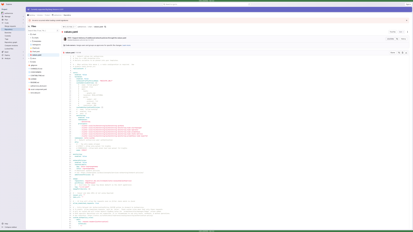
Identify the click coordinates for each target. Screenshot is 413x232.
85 (70, 228)
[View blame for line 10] (63, 75)
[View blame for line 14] (63, 83)
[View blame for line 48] (63, 152)
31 (70, 117)
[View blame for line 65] (63, 187)
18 (70, 91)
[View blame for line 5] (63, 64)
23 (70, 101)
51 (70, 158)
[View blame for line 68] (63, 193)
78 (70, 213)
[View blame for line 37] (63, 130)
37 (70, 130)
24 (70, 103)
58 (70, 173)
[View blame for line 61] (63, 179)
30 (70, 115)
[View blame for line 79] (63, 215)
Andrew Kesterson (73, 40)
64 (70, 185)
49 (70, 154)
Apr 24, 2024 (90, 40)
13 (70, 81)
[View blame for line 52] (63, 160)
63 (70, 183)
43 (70, 142)
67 (70, 191)
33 (70, 122)
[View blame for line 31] (63, 118)
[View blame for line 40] (63, 136)
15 (70, 85)
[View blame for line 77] (63, 211)
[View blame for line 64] (63, 185)
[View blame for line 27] (63, 109)
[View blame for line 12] (63, 79)
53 (70, 162)
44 (70, 144)
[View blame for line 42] (63, 140)
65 (70, 187)
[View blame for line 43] (63, 142)
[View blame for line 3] (63, 60)
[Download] (406, 52)
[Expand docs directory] (29, 58)
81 (70, 220)
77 (70, 211)
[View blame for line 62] (63, 181)
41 (70, 138)
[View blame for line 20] (63, 95)
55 (70, 166)
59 (70, 175)
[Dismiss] (406, 20)
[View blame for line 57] (63, 171)
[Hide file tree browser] (29, 26)
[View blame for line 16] (63, 87)
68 (70, 193)
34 (70, 124)
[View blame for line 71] (63, 199)
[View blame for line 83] (63, 224)
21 (70, 97)
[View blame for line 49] (63, 154)
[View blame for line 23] (63, 101)
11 (70, 77)
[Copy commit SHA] (397, 39)
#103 (69, 38)
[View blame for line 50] (63, 156)
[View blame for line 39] (63, 134)
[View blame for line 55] (63, 167)
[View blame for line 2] (63, 58)
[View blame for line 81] (63, 220)
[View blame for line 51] (63, 158)
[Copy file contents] (399, 52)
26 (70, 107)
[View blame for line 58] (63, 173)
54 (70, 164)
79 (70, 215)
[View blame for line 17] (63, 89)
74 (70, 205)
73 (70, 203)
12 (70, 79)
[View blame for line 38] (63, 132)
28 (70, 111)
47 (70, 150)
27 (70, 109)
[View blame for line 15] (63, 85)
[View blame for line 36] (63, 128)
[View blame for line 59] (63, 175)
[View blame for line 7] (63, 69)
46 (70, 148)
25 (70, 105)
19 (70, 93)
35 (70, 126)
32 (70, 120)
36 (70, 128)
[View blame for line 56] (63, 169)
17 (70, 89)
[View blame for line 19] (63, 93)
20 (70, 95)
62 (70, 181)
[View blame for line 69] (63, 195)
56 (70, 168)
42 (70, 140)
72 (70, 201)
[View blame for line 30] (63, 115)
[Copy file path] (105, 26)
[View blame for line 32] (63, 120)
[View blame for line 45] (63, 146)
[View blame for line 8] (63, 71)
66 (70, 189)
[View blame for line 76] (63, 209)
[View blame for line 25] (63, 105)
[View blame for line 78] (63, 213)
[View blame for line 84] (63, 226)
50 (70, 156)
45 (70, 146)
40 (70, 136)
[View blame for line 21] (63, 97)
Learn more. (126, 45)
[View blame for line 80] (63, 218)
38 (70, 132)
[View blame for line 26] (63, 107)
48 (70, 152)
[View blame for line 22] (63, 99)
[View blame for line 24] (63, 103)
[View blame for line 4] (63, 62)
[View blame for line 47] (63, 150)
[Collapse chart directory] (29, 34)
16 (70, 87)
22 (70, 99)
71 (70, 199)
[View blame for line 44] (63, 144)
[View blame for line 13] (63, 81)
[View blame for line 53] (63, 162)
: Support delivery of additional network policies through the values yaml (97, 38)
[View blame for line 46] (63, 148)
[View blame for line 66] (63, 189)
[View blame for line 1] (63, 56)
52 (70, 160)
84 (70, 226)
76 (70, 209)
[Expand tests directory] (29, 62)
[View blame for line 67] (63, 191)
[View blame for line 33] (63, 122)
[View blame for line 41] (63, 138)
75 (70, 207)
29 (70, 113)
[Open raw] (402, 52)
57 (70, 171)
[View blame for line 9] (63, 73)
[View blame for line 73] (63, 203)
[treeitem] (43, 34)
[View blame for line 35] (63, 126)
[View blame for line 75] (63, 207)
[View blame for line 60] (63, 177)
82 (70, 222)
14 (70, 83)
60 (70, 177)
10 (70, 75)
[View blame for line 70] (63, 197)
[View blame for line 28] (63, 111)
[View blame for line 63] (63, 183)
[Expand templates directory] (30, 41)
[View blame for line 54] (63, 164)
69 (70, 195)
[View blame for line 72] (63, 201)
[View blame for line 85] (63, 228)
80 (70, 217)
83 (70, 224)
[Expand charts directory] (30, 38)
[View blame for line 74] (63, 205)
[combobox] (43, 30)
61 (70, 179)
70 (70, 197)
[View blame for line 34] (63, 124)
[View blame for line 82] (63, 222)
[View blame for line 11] (63, 77)
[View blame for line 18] (63, 91)
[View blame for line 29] (63, 113)
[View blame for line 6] (63, 67)
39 (70, 134)
